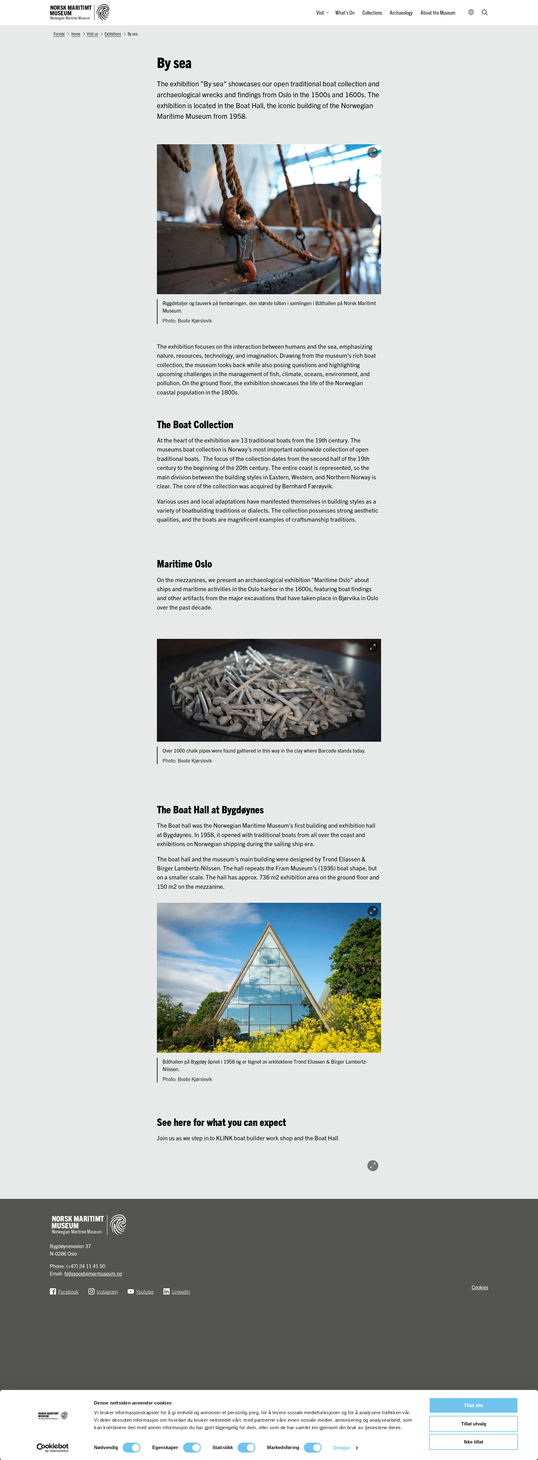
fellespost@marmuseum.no (93, 1273)
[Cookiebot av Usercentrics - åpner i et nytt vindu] (53, 1448)
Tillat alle (473, 1405)
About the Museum (438, 12)
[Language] (471, 12)
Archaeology (401, 12)
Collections (372, 12)
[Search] (484, 13)
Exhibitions (113, 33)
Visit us (92, 33)
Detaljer (341, 1447)
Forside (59, 33)
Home (75, 33)
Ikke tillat (473, 1441)
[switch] (192, 1448)
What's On (344, 12)
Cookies (480, 1287)
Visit (320, 12)
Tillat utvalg (473, 1423)
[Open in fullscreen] (372, 152)
